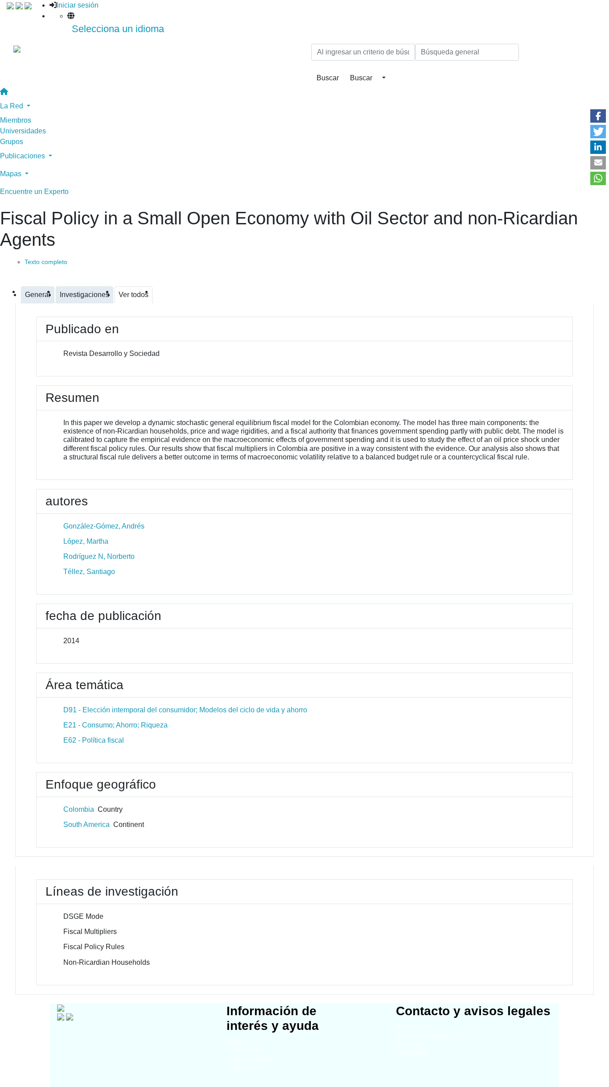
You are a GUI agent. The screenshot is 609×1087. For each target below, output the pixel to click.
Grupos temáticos (249, 1059)
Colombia (78, 809)
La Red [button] (12, 106)
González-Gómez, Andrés (103, 526)
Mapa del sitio (414, 1026)
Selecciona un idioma (118, 28)
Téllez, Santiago (89, 571)
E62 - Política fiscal (93, 740)
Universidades (23, 131)
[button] (598, 116)
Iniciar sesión (78, 5)
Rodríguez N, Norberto (99, 556)
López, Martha (85, 541)
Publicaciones (244, 1068)
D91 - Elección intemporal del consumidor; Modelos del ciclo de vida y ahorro (185, 710)
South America (86, 824)
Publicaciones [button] (23, 156)
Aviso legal (410, 1044)
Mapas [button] (11, 174)
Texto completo (46, 261)
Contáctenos (412, 1053)
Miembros (15, 120)
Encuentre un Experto (34, 191)
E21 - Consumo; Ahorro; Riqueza (115, 725)
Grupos (11, 141)
